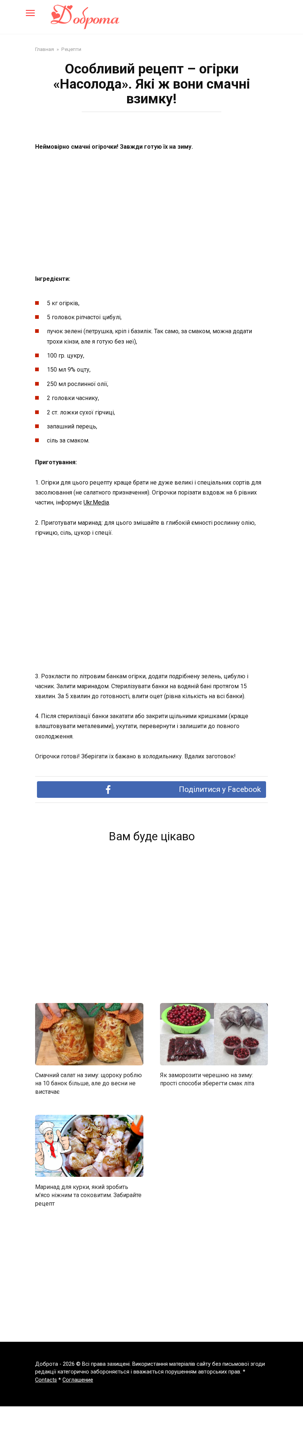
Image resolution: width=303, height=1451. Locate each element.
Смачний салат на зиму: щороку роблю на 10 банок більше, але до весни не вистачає (88, 1083)
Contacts (46, 1380)
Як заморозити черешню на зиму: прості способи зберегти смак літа (207, 1079)
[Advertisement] (151, 213)
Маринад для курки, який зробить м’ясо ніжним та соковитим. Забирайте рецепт (88, 1195)
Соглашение (77, 1380)
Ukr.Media (96, 502)
